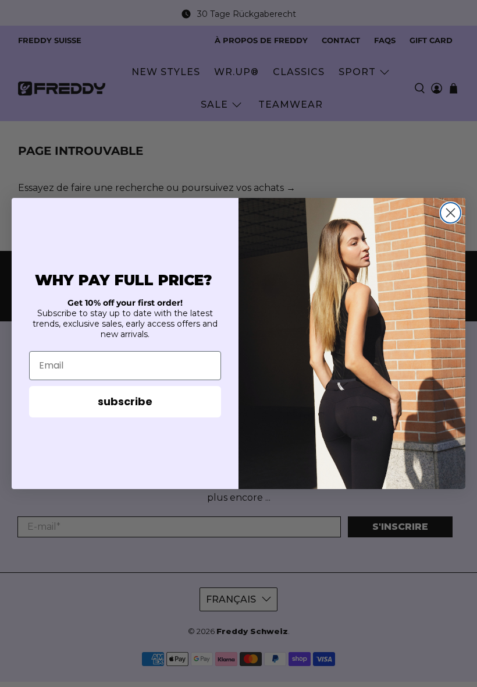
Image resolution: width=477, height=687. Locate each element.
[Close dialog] (450, 213)
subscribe (125, 401)
